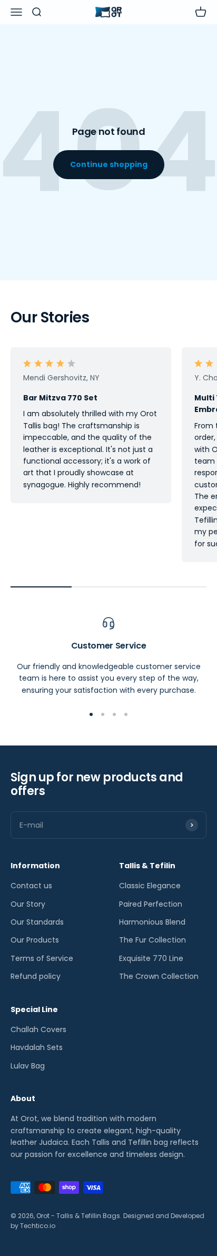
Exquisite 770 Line (151, 958)
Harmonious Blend (152, 922)
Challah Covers (38, 1029)
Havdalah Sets (37, 1047)
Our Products (35, 940)
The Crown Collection (159, 976)
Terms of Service (42, 958)
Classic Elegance (150, 885)
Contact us (31, 885)
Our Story (28, 904)
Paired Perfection (150, 904)
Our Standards (37, 922)
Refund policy (36, 976)
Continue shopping (108, 164)
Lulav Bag (28, 1066)
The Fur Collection (152, 940)
